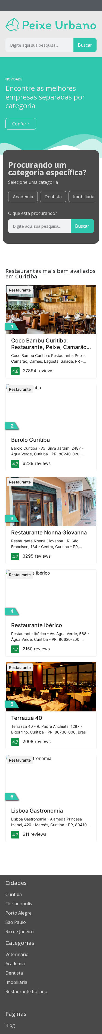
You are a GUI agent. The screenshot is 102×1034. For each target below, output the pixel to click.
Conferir (20, 124)
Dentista (53, 196)
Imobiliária (83, 196)
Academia (23, 196)
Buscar (85, 45)
